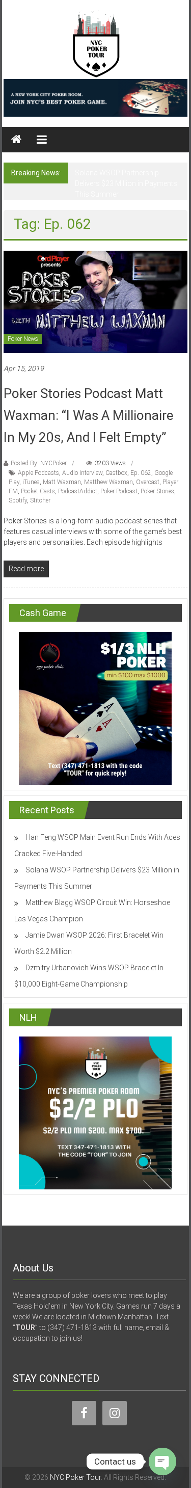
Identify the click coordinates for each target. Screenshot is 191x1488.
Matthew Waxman (108, 482)
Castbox (116, 472)
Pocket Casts (38, 491)
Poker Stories (157, 491)
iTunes (31, 482)
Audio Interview (82, 472)
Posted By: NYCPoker (39, 463)
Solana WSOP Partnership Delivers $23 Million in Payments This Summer (126, 183)
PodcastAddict (77, 491)
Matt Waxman (62, 482)
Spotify (18, 500)
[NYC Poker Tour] (16, 139)
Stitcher (40, 500)
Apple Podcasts (38, 472)
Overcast (147, 482)
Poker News (23, 338)
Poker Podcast (119, 491)
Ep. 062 (140, 472)
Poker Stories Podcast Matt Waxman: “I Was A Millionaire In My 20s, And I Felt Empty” (88, 415)
